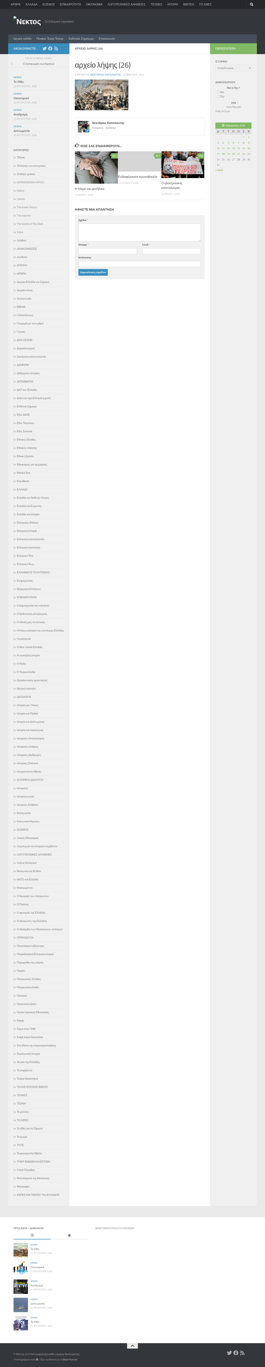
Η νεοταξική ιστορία (28, 655)
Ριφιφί (20, 1020)
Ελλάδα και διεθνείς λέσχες (33, 497)
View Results (233, 107)
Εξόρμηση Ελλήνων (29, 589)
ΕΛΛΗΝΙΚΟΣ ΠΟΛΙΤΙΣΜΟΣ (33, 572)
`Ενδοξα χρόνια (26, 174)
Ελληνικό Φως (25, 564)
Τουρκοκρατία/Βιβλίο (29, 1153)
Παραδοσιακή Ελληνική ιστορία (35, 954)
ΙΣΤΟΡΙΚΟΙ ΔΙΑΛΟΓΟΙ (30, 780)
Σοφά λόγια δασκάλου (30, 1037)
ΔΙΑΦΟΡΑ (23, 365)
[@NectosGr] (44, 48)
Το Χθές (19, 82)
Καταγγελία (24, 813)
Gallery (20, 190)
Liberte (21, 199)
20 (233, 154)
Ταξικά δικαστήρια (27, 1078)
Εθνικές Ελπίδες (26, 439)
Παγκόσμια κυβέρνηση (30, 946)
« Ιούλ (219, 170)
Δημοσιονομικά (26, 348)
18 (223, 154)
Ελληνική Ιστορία (27, 531)
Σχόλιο (83, 220)
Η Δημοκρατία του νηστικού (33, 605)
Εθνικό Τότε (23, 472)
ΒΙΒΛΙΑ (21, 307)
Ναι (222, 92)
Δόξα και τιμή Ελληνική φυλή (33, 398)
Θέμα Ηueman (70, 1359)
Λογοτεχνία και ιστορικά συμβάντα (37, 846)
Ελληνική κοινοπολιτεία (30, 539)
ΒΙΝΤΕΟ (188, 4)
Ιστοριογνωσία (25, 796)
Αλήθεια (21, 240)
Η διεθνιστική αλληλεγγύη (32, 614)
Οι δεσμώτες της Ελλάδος (32, 921)
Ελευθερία (23, 481)
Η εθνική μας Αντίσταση (31, 622)
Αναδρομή (20, 114)
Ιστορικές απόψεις (27, 746)
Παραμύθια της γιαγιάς (30, 962)
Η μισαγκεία (24, 638)
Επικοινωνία (107, 38)
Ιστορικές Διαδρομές (29, 755)
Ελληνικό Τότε (25, 555)
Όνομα (83, 244)
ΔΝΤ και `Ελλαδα (27, 389)
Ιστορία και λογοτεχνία (30, 730)
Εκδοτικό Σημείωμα (81, 38)
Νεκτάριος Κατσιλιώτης (105, 74)
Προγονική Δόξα (26, 1004)
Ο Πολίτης (23, 904)
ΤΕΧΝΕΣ (156, 4)
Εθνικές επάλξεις (27, 448)
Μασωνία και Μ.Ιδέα (29, 871)
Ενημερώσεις (25, 580)
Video (20, 232)
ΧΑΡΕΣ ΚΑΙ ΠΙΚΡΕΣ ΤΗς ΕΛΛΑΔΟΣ (38, 1195)
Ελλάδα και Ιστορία (28, 514)
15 (243, 148)
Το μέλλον (23, 1112)
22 (243, 154)
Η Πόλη (21, 663)
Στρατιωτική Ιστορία (28, 1053)
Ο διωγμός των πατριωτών (33, 896)
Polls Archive (222, 111)
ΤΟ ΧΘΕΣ (205, 4)
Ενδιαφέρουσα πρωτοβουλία (137, 176)
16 (248, 148)
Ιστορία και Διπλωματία (30, 721)
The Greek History (27, 207)
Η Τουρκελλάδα (26, 672)
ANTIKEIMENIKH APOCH (30, 182)
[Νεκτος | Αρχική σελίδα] (27, 21)
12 (228, 148)
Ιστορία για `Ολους (27, 705)
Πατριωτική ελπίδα (28, 987)
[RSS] (56, 48)
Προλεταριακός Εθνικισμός (33, 1012)
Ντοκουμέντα (25, 887)
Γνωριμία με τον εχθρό (30, 323)
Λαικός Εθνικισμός (28, 838)
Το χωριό (22, 1136)
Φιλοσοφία (23, 1186)
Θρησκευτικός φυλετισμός (32, 680)
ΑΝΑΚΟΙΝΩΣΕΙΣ (27, 248)
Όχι (222, 96)
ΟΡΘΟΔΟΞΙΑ (25, 937)
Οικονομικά (21, 98)
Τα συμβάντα (24, 1070)
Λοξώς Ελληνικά (26, 863)
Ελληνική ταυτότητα (28, 547)
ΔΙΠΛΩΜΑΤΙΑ (25, 381)
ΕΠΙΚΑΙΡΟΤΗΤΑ (70, 4)
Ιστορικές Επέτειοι (27, 763)
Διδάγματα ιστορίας (28, 373)
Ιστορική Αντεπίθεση (29, 771)
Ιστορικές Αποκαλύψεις (30, 738)
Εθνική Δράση (25, 456)
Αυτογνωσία (24, 298)
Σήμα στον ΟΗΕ (26, 1029)
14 (238, 148)
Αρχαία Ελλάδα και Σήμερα (33, 282)
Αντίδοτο (22, 257)
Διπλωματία (22, 131)
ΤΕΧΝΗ (21, 1103)
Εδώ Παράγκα (25, 423)
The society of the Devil (30, 224)
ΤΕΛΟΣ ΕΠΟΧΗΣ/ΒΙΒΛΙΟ (32, 1087)
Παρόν (21, 970)
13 (233, 148)
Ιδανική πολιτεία (26, 688)
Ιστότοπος (84, 257)
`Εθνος (21, 157)
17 (218, 154)
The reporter (24, 215)
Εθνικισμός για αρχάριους (32, 464)
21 (238, 154)
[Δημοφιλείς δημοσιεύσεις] (69, 1235)
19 (228, 154)
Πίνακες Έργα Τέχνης (50, 38)
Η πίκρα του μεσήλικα (89, 189)
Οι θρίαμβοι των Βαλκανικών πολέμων (40, 929)
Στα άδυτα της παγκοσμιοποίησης (36, 1045)
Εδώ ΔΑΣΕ (23, 414)
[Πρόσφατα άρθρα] (32, 1235)
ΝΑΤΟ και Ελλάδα (27, 879)
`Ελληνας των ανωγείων (31, 165)
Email (146, 244)
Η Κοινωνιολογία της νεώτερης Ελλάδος (40, 630)
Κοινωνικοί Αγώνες (28, 821)
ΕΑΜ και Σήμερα (27, 406)
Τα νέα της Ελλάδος (28, 1062)
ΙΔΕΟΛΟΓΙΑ (24, 697)
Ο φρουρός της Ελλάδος (31, 912)
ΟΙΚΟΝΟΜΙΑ (94, 4)
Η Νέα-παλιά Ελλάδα (29, 647)
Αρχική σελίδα (22, 38)
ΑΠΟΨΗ (172, 4)
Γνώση (21, 331)
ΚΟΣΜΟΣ (49, 4)
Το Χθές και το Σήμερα (30, 1128)
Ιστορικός (22, 788)
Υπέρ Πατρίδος (26, 1170)
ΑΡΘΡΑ (16, 4)
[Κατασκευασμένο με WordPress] (37, 1359)
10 (218, 148)
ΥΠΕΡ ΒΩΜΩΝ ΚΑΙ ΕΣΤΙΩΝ (33, 1161)
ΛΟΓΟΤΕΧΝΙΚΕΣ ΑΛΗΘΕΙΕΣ (126, 4)
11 (223, 148)
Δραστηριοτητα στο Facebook (114, 1228)
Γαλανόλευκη (25, 315)
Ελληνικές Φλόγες (27, 522)
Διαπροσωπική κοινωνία (31, 356)
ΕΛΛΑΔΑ (31, 4)
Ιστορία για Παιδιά (27, 713)
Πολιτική (22, 995)
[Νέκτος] (50, 48)
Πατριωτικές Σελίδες (29, 979)
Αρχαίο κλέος (25, 290)
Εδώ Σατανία (24, 431)
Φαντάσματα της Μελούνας (33, 1178)
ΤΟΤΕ (20, 1145)
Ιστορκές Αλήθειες (27, 804)
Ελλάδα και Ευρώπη (29, 506)
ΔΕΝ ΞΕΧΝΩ (24, 340)
